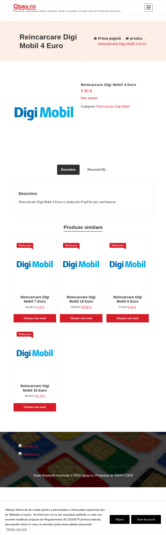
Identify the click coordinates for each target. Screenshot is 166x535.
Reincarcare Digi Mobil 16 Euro (34, 388)
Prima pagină (109, 38)
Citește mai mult (35, 318)
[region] (83, 518)
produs (135, 38)
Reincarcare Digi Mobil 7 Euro (34, 299)
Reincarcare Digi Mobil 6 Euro (127, 299)
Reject (120, 519)
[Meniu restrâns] (149, 7)
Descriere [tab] (68, 169)
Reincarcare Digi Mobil (113, 106)
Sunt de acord (146, 519)
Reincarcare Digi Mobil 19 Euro (81, 299)
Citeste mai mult (16, 529)
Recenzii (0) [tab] (96, 169)
